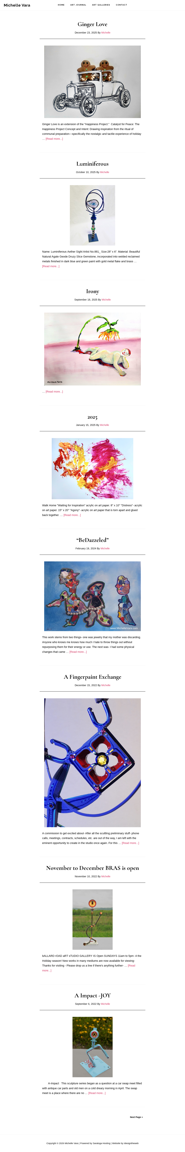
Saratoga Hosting (101, 1143)
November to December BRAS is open (92, 868)
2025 (92, 416)
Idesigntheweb (131, 1143)
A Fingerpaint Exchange (92, 676)
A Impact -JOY (93, 995)
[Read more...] (54, 138)
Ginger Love (92, 24)
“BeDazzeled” (93, 540)
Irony (92, 291)
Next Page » (136, 1117)
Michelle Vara (17, 5)
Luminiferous (92, 163)
